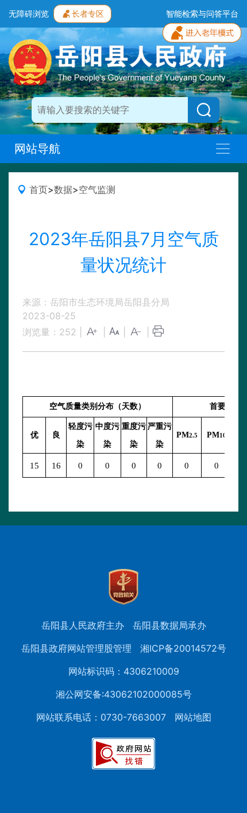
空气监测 (97, 189)
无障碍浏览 (29, 13)
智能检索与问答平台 (202, 13)
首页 (38, 189)
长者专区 (88, 13)
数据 (63, 189)
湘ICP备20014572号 (183, 648)
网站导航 (37, 149)
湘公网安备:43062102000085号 (124, 694)
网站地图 (193, 717)
